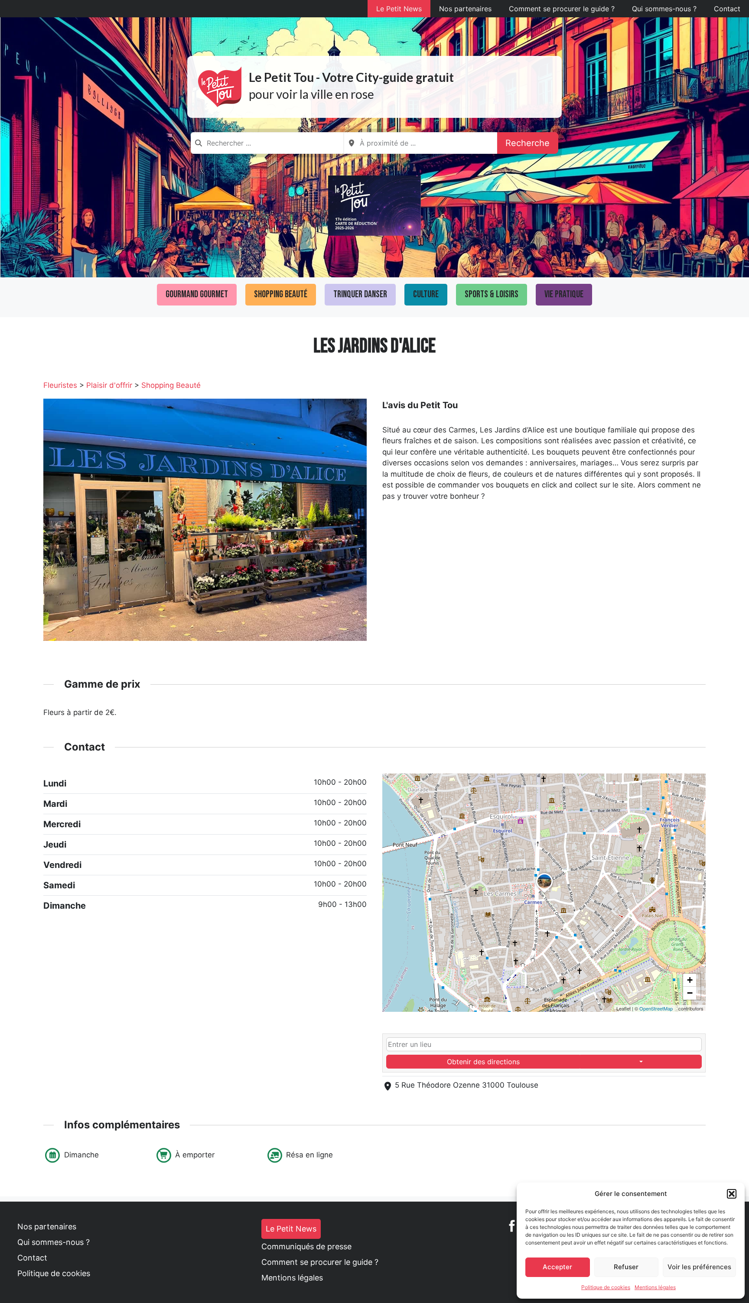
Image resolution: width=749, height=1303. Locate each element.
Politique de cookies (605, 1287)
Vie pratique (563, 294)
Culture (426, 294)
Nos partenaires (465, 8)
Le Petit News (399, 8)
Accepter (557, 1267)
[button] (731, 1193)
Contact (727, 8)
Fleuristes (60, 385)
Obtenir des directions (483, 1061)
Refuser (626, 1267)
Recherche (527, 143)
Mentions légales (655, 1287)
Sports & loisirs (491, 294)
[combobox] (267, 143)
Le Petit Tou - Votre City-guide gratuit (351, 77)
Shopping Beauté (280, 294)
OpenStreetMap (656, 1008)
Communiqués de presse (306, 1246)
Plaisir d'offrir (109, 385)
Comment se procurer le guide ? (562, 8)
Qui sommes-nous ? (664, 8)
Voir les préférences (699, 1267)
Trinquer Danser (360, 294)
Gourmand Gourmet (197, 294)
